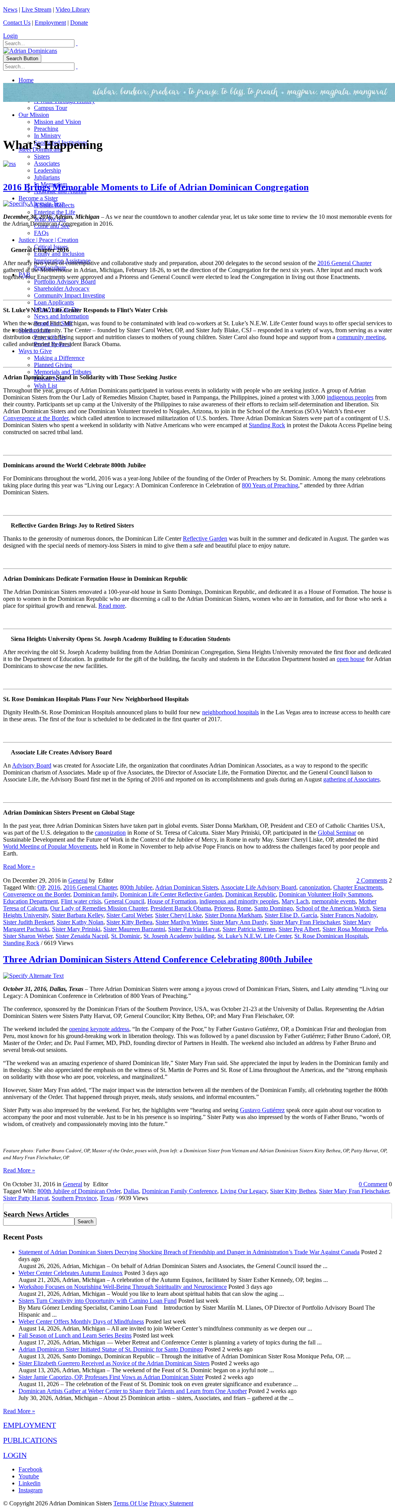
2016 (54, 887)
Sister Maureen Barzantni (134, 929)
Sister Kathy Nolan (80, 922)
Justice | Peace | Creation (48, 240)
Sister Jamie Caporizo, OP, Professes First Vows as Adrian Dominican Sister (111, 1377)
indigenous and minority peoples (239, 901)
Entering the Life (54, 212)
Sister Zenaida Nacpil (82, 936)
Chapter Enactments (357, 887)
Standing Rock (267, 425)
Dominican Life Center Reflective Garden (171, 894)
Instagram (30, 1490)
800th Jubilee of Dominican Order (78, 1191)
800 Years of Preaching (270, 485)
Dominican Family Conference (179, 1191)
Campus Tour (50, 108)
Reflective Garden (205, 538)
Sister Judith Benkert (28, 922)
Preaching (46, 128)
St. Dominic (125, 936)
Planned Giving (53, 365)
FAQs (41, 233)
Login (10, 35)
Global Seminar (337, 832)
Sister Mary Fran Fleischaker (305, 922)
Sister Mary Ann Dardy (238, 922)
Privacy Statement (171, 1503)
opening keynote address (99, 1029)
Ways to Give (35, 351)
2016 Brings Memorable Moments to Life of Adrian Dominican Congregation (156, 187)
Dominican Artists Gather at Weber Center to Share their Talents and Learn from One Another (133, 1391)
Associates (47, 163)
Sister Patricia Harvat (193, 929)
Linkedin (30, 1483)
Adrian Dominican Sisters (186, 887)
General (78, 880)
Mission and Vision (57, 121)
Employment (50, 22)
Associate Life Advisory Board (258, 887)
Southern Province (74, 1198)
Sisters (42, 156)
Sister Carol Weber (129, 915)
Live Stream (36, 9)
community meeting (361, 337)
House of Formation (171, 901)
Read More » (19, 866)
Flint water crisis (81, 901)
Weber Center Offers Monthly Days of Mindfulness (81, 1321)
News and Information (61, 316)
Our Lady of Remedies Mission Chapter (98, 908)
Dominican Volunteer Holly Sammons (325, 894)
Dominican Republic (250, 894)
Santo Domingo (273, 908)
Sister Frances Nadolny (348, 915)
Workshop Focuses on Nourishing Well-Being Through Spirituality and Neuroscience (123, 1286)
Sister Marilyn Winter (181, 922)
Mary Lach (295, 901)
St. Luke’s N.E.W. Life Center (254, 936)
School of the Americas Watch (333, 908)
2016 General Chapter (344, 263)
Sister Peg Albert (299, 929)
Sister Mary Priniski (76, 929)
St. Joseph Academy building (178, 936)
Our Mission (34, 115)
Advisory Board (31, 765)
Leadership (47, 170)
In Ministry (47, 135)
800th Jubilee (136, 887)
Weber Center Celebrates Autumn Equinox (71, 1273)
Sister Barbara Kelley (77, 915)
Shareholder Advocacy (61, 288)
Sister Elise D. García (291, 915)
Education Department (30, 901)
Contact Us (16, 22)
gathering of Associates (351, 779)
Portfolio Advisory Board (65, 281)
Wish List (45, 385)
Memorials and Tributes (62, 372)
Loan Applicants (54, 302)
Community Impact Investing (69, 295)
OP (41, 887)
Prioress (223, 908)
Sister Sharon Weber (27, 936)
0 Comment (373, 1184)
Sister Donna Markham (233, 915)
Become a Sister (38, 198)
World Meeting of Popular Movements (50, 846)
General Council (124, 901)
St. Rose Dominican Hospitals (331, 936)
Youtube (29, 1476)
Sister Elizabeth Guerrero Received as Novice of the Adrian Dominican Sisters (114, 1363)
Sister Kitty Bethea (129, 922)
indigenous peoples (350, 397)
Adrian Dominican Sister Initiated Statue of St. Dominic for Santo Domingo (111, 1349)
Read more (111, 605)
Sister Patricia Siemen (249, 929)
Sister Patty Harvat (26, 1198)
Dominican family (95, 894)
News (10, 9)
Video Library (73, 9)
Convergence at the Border (35, 418)
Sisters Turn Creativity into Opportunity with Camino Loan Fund (98, 1300)
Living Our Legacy (243, 1191)
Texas (107, 1198)
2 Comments (371, 880)
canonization (110, 832)
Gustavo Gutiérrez (262, 1110)
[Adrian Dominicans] (30, 50)
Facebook (30, 1469)
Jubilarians (47, 177)
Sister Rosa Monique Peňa (354, 929)
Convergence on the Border (36, 894)
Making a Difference (59, 358)
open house (351, 659)
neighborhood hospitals (230, 712)
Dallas (131, 1191)
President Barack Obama (180, 908)
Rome (243, 908)
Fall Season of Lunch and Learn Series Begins (75, 1335)
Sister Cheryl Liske (178, 915)
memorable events (334, 901)
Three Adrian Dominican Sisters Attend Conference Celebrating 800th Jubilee (157, 959)
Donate (79, 22)
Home (26, 80)
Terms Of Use (130, 1503)
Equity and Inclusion (59, 253)
